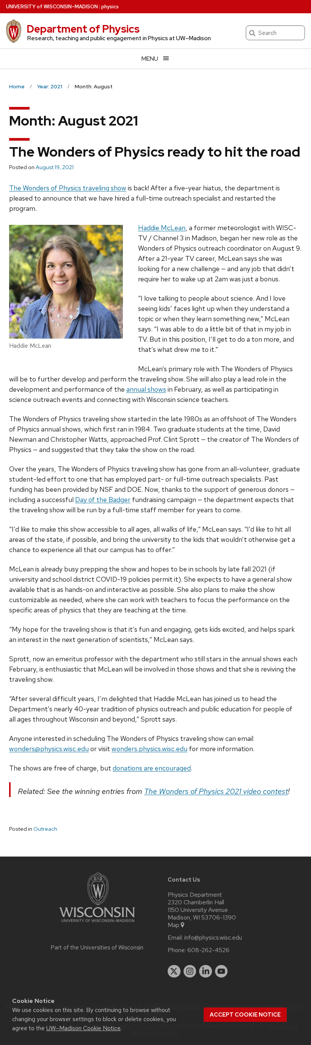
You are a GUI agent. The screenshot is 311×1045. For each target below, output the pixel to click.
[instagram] (190, 971)
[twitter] (174, 971)
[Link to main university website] (97, 923)
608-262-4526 (208, 950)
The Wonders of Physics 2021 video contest (216, 791)
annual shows (146, 389)
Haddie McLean (161, 227)
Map (173, 925)
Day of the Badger (102, 499)
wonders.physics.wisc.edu (149, 748)
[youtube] (221, 971)
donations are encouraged (152, 768)
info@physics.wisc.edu (213, 937)
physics (110, 6)
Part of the (97, 947)
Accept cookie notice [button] (245, 1014)
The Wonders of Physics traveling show (67, 188)
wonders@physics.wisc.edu (49, 748)
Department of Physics (83, 29)
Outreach (45, 829)
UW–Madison (52, 6)
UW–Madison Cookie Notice (83, 1028)
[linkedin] (205, 971)
